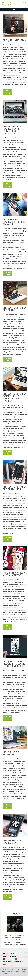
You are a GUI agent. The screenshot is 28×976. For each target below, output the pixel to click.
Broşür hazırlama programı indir (14, 488)
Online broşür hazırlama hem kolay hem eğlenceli (12, 130)
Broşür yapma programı (12, 753)
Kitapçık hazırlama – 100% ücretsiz (15, 574)
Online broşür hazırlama (12, 841)
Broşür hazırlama (14, 40)
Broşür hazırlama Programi (14, 309)
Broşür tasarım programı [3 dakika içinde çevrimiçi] (14, 663)
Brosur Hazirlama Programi (14, 4)
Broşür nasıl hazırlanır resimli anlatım (14, 221)
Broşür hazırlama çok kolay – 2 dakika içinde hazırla (14, 397)
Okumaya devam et (7, 92)
